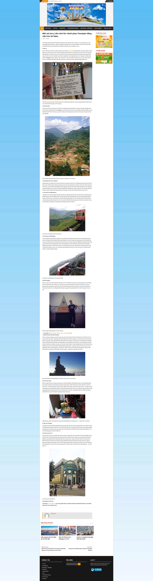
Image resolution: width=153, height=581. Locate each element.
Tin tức (55, 28)
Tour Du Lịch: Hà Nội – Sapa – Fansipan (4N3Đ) (61, 333)
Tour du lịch (107, 28)
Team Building (45, 571)
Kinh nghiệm (98, 28)
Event (43, 573)
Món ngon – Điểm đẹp (86, 28)
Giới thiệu (48, 28)
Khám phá (62, 28)
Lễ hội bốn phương (73, 28)
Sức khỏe (44, 578)
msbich (43, 38)
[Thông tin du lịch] (42, 28)
